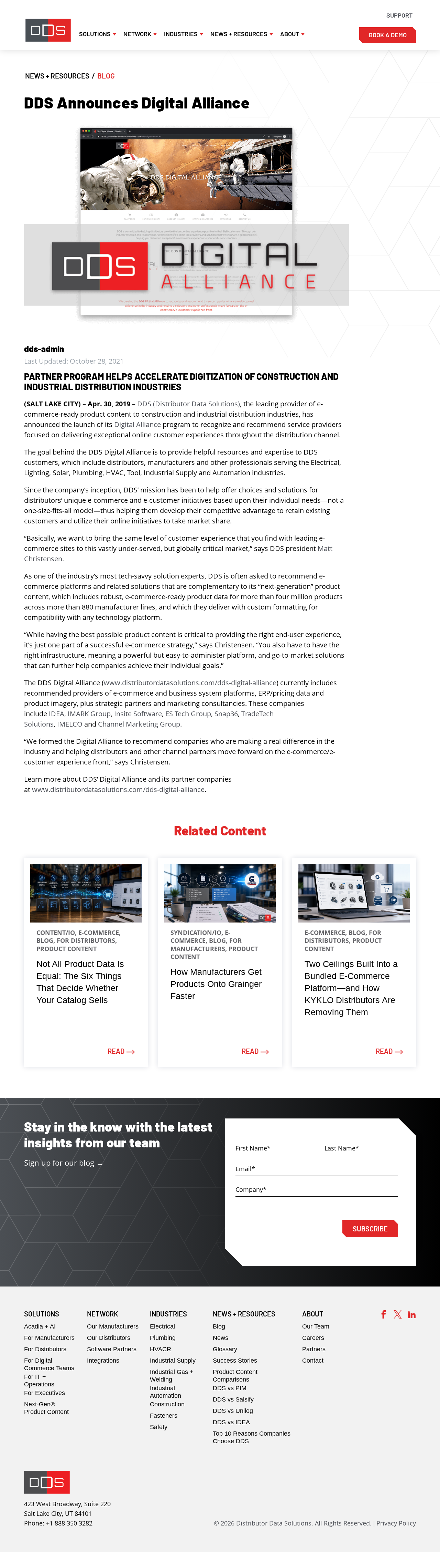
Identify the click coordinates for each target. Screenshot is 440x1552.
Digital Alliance (137, 424)
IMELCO (69, 724)
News (220, 1337)
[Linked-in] (412, 1313)
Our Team (315, 1326)
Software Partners (111, 1349)
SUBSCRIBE (370, 1229)
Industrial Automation (165, 1392)
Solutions (95, 34)
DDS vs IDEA (231, 1422)
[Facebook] (384, 1313)
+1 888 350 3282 (69, 1523)
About (289, 34)
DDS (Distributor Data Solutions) (188, 403)
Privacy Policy (396, 1523)
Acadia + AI (40, 1326)
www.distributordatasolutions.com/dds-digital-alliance (190, 682)
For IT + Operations (39, 1380)
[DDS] (48, 30)
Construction (167, 1404)
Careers (313, 1337)
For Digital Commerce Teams (49, 1364)
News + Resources (238, 34)
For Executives (44, 1392)
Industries (181, 34)
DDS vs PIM (229, 1388)
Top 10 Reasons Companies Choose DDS (251, 1437)
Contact (312, 1360)
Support (399, 15)
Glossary (225, 1349)
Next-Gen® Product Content (46, 1408)
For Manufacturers (49, 1337)
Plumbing (163, 1337)
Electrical (162, 1326)
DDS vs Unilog (233, 1410)
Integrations (103, 1360)
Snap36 (226, 713)
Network (137, 34)
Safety (158, 1427)
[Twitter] (398, 1313)
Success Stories (235, 1360)
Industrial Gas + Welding (172, 1375)
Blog (219, 1326)
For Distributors (45, 1349)
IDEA (56, 713)
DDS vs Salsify (233, 1399)
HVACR (160, 1349)
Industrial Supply (173, 1360)
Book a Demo (388, 35)
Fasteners (163, 1415)
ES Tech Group (188, 713)
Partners (314, 1349)
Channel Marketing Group (139, 724)
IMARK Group (89, 713)
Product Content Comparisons (235, 1375)
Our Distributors (108, 1337)
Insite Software (138, 713)
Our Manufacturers (113, 1326)
